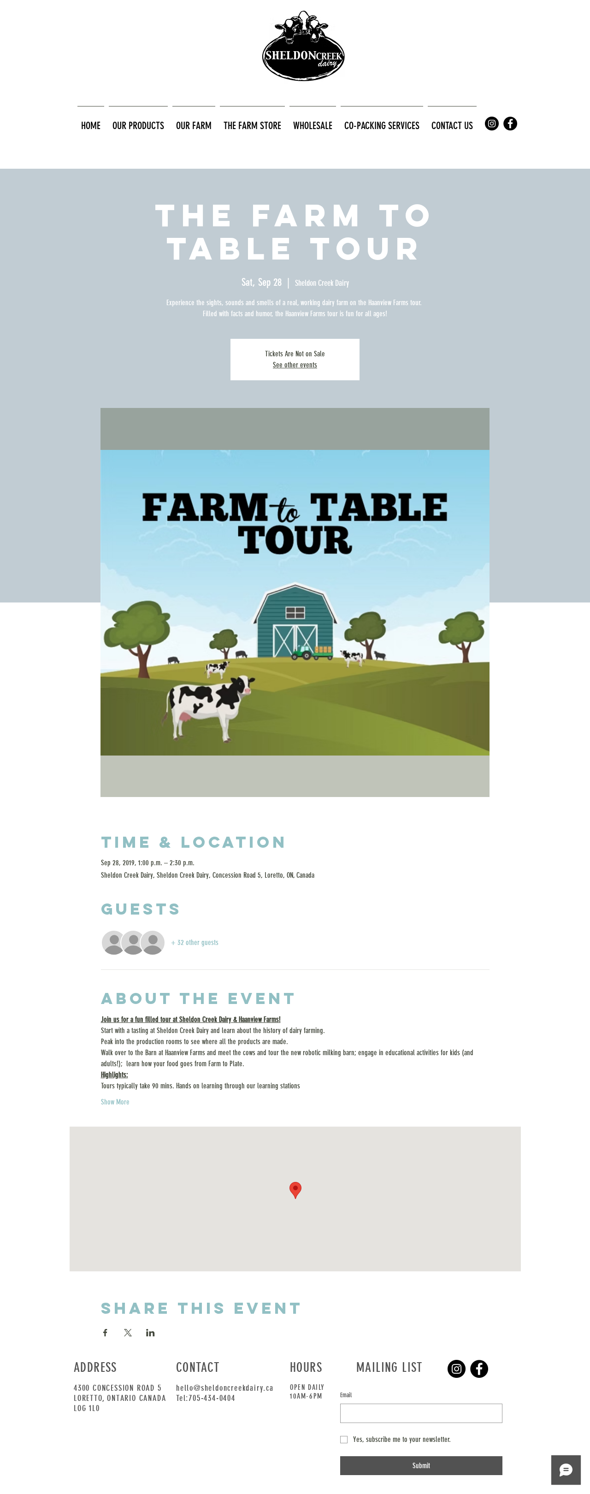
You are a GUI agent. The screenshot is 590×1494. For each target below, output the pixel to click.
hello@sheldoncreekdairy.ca (225, 1388)
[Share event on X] (128, 1332)
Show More (115, 1102)
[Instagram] (457, 1369)
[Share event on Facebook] (105, 1332)
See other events (295, 364)
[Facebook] (479, 1369)
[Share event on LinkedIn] (150, 1332)
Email (346, 1395)
